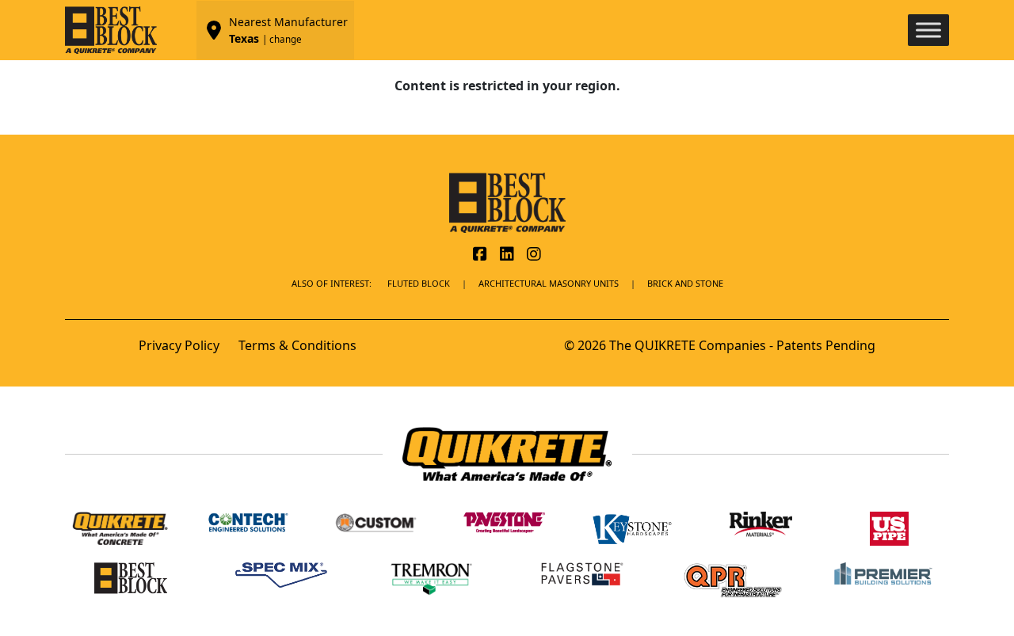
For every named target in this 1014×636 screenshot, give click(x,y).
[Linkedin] (507, 255)
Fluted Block (418, 283)
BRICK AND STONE (685, 283)
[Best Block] (507, 201)
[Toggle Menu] (928, 29)
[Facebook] (480, 255)
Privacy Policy (179, 345)
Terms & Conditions (297, 345)
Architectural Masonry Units (548, 283)
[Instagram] (534, 255)
